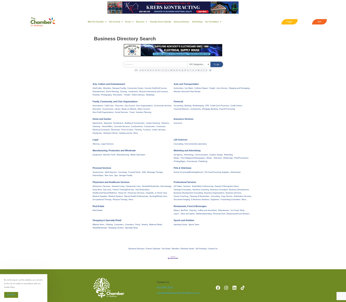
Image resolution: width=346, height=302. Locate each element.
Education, (97, 109)
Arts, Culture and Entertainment (109, 84)
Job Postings (197, 22)
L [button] (168, 70)
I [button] (161, 70)
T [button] (190, 70)
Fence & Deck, (127, 130)
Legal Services (107, 144)
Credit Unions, (236, 106)
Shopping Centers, (116, 228)
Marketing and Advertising (187, 150)
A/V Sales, (178, 186)
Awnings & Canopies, (183, 190)
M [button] (171, 70)
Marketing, (228, 155)
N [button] (174, 70)
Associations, (98, 106)
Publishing (202, 161)
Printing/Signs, (180, 161)
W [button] (198, 70)
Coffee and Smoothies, (207, 210)
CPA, (207, 106)
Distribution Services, (243, 196)
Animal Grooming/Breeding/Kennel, (189, 172)
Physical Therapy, (120, 199)
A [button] (140, 70)
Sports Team (193, 225)
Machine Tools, (109, 155)
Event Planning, (112, 92)
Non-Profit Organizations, (103, 112)
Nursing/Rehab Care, (158, 196)
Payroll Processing (227, 109)
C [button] (145, 70)
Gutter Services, (159, 130)
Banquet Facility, (119, 88)
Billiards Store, (99, 225)
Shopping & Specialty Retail (107, 220)
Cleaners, (165, 123)
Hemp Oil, (122, 193)
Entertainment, (99, 92)
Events (128, 22)
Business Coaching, (201, 190)
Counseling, (179, 144)
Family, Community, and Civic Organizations (115, 101)
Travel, (132, 112)
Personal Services (102, 168)
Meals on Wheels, (129, 109)
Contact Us (212, 249)
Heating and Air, (126, 133)
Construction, (150, 126)
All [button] (210, 70)
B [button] (142, 70)
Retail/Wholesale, (100, 228)
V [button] (195, 70)
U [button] (193, 70)
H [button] (158, 70)
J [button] (163, 70)
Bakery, (177, 210)
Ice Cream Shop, (237, 210)
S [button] (187, 70)
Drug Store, (97, 190)
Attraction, (107, 88)
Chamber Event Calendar (160, 22)
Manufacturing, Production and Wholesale (114, 150)
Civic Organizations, (144, 106)
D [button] (148, 70)
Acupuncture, (98, 172)
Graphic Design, (216, 155)
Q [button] (182, 70)
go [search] (218, 64)
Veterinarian (235, 172)
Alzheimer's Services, (102, 186)
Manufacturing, (123, 155)
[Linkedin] (234, 287)
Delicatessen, (224, 210)
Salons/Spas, (98, 175)
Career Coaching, (181, 196)
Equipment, (97, 155)
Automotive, (179, 88)
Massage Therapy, (155, 172)
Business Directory (181, 22)
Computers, (119, 225)
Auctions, (187, 186)
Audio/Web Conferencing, (203, 186)
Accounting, (179, 106)
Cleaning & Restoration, (200, 196)
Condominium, (137, 126)
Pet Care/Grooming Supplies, (217, 172)
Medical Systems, (115, 196)
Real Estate (98, 206)
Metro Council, (144, 109)
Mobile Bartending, (204, 214)
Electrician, (115, 130)
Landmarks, (133, 92)
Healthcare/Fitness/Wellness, (105, 193)
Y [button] (203, 70)
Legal (95, 140)
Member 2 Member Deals (183, 249)
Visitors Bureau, (138, 95)
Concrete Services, (122, 126)
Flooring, (138, 130)
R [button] (185, 70)
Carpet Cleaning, (153, 123)
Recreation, (118, 95)
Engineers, (215, 199)
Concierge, (122, 172)
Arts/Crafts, (97, 88)
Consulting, (215, 196)
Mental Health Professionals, (136, 196)
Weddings (150, 95)
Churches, (119, 106)
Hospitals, (150, 193)
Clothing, (109, 225)
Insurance (178, 123)
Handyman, (97, 133)
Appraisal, (108, 123)
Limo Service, (222, 88)
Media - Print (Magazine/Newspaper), (190, 158)
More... (136, 133)
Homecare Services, (136, 193)
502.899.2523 (165, 287)
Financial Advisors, (182, 109)
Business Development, (239, 190)
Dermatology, (166, 186)
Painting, (96, 95)
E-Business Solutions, (200, 199)
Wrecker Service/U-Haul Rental (187, 92)
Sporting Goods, (181, 225)
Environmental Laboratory (196, 144)
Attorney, (96, 144)
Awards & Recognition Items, (227, 186)
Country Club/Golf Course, (156, 88)
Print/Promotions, (241, 158)
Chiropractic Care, (133, 186)
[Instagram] (226, 287)
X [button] (201, 70)
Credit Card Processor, (220, 106)
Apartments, (98, 123)
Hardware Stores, (110, 133)
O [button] (176, 70)
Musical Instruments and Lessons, (153, 92)
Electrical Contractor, (101, 130)
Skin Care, (109, 175)
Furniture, (147, 130)
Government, (108, 109)
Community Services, (163, 106)
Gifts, (144, 172)
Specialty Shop (131, 228)
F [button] (153, 70)
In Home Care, (161, 193)
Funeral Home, (134, 172)
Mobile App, (228, 158)
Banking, (188, 106)
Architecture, (118, 123)
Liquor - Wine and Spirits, (184, 214)
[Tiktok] (242, 287)
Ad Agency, (178, 155)
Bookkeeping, (198, 106)
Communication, (202, 155)
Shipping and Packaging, (239, 88)
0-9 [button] (136, 70)
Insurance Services (183, 119)
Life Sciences (180, 140)
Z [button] (206, 70)
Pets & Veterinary (182, 168)
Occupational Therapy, (102, 199)
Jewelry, (144, 225)
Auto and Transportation (186, 84)
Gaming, (123, 92)
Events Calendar (153, 249)
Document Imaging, (182, 199)
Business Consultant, (219, 190)
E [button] (150, 70)
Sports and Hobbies (184, 220)
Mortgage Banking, (210, 109)
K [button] (166, 70)
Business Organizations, (214, 193)
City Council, (130, 106)
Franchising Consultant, (231, 199)
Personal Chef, (219, 214)
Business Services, (234, 193)
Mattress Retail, (155, 225)
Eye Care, (107, 190)
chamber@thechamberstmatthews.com (178, 293)
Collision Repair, (201, 88)
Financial (178, 101)
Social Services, (122, 112)
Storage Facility (125, 175)
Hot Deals (166, 249)
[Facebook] (218, 287)
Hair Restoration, (142, 190)
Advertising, (189, 155)
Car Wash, (189, 88)
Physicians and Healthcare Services (111, 182)
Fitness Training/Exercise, (124, 190)
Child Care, (109, 106)
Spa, (116, 175)
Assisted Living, (118, 186)
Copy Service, (227, 196)
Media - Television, (214, 158)
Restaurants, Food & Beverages (190, 206)
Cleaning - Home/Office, (103, 126)
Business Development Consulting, (188, 193)
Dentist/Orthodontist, (151, 186)
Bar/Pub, (184, 210)
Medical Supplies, (100, 196)
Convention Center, (135, 88)
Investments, (195, 109)
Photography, (106, 95)
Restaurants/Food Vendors (238, 214)
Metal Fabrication (137, 155)
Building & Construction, (135, 123)
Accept (11, 295)
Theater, (127, 95)
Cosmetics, (129, 225)
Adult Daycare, (111, 172)
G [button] (156, 70)
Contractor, (161, 126)
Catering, (193, 210)
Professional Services (185, 182)
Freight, (212, 88)
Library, (117, 109)
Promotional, (192, 161)
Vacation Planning (143, 112)
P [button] (179, 70)
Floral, (138, 225)
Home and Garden (102, 119)
